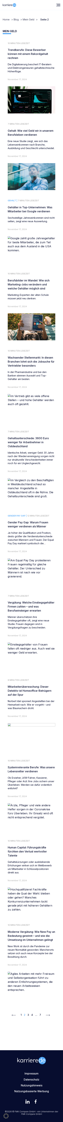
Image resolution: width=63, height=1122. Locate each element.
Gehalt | (12, 200)
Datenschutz (31, 1079)
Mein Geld (28, 19)
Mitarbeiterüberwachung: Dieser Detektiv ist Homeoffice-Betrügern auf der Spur (29, 690)
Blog (16, 19)
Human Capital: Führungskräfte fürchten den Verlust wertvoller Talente (27, 851)
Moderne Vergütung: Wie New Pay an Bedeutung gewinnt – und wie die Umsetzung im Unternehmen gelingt (31, 935)
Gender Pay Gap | (17, 515)
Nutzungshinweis (31, 1085)
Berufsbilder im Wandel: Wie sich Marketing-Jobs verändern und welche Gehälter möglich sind (29, 284)
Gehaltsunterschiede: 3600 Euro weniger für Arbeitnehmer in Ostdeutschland (28, 442)
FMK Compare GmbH (31, 1114)
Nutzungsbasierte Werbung (31, 1091)
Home (6, 19)
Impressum (31, 1073)
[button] (6, 1116)
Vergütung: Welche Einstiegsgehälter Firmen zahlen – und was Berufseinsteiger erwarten (31, 606)
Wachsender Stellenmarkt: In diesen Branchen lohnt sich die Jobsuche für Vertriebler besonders (31, 361)
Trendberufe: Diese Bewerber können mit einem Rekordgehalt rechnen (28, 54)
